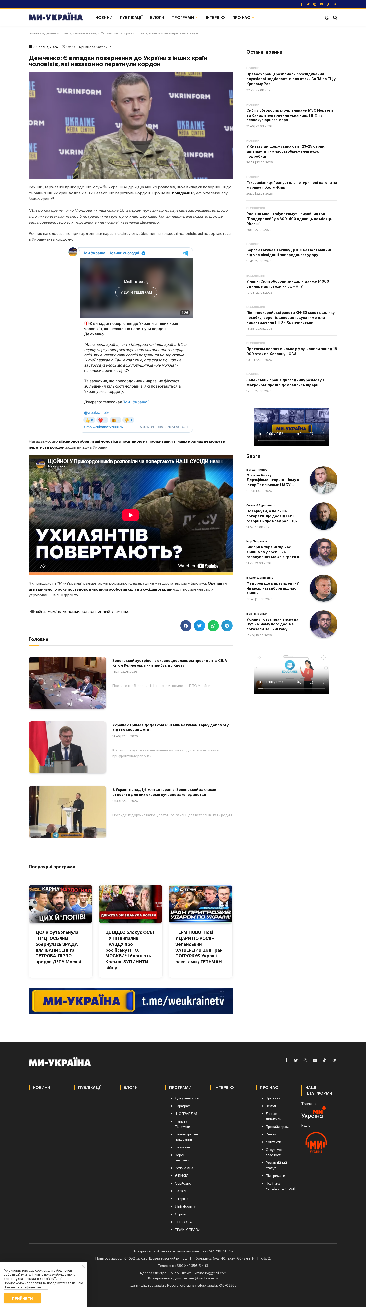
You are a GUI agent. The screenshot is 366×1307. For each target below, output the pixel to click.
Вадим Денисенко (260, 577)
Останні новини (264, 52)
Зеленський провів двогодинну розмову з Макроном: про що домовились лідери (285, 382)
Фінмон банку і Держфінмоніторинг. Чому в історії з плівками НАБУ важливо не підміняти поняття (272, 480)
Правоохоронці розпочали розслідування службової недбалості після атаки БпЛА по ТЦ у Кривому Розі (291, 79)
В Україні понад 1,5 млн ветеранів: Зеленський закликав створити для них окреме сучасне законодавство (164, 792)
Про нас (241, 17)
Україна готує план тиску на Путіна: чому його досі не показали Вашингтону (272, 624)
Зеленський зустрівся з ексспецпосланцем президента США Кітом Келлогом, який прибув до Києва (169, 663)
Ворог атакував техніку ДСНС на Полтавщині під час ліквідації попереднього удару (288, 252)
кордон (89, 611)
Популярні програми (52, 866)
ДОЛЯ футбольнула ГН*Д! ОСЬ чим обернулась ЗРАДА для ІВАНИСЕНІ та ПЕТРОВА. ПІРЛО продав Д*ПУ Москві (58, 947)
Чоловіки (71, 611)
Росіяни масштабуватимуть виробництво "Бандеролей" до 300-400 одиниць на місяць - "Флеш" (290, 219)
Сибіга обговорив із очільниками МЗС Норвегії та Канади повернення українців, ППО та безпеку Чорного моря (289, 115)
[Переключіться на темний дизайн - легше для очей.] (327, 18)
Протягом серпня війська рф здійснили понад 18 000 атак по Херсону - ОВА (291, 351)
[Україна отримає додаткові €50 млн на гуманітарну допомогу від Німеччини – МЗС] (67, 747)
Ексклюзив (255, 208)
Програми (183, 17)
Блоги (157, 17)
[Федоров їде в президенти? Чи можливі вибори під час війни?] (323, 588)
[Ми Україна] (56, 17)
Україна (54, 611)
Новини (103, 17)
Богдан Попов (257, 469)
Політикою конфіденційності (26, 1287)
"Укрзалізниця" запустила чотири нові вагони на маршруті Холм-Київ (291, 185)
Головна (35, 33)
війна (40, 611)
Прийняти (22, 1298)
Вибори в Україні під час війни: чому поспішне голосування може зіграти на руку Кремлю (273, 552)
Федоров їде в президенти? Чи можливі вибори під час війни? (272, 588)
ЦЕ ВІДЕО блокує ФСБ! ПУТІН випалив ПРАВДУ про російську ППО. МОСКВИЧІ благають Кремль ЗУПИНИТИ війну (129, 950)
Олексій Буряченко (260, 505)
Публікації (131, 17)
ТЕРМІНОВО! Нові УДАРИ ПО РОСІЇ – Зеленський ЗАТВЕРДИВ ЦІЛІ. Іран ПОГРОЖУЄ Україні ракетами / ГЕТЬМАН (199, 947)
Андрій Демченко (114, 611)
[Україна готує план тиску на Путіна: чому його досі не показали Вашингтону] (323, 624)
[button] (185, 625)
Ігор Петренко (256, 541)
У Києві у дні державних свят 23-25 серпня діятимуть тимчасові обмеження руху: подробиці (286, 151)
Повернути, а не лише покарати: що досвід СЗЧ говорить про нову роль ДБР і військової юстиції (273, 516)
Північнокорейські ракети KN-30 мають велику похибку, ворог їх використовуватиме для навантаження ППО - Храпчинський (290, 317)
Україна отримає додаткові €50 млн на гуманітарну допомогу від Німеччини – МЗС (170, 727)
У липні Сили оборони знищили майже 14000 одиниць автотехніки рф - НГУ (287, 283)
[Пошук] (334, 17)
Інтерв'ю (215, 17)
